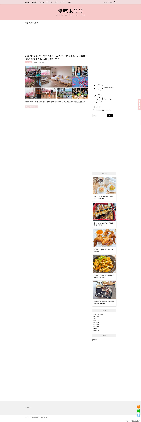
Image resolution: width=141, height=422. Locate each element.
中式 (95, 318)
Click (139, 104)
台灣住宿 (96, 322)
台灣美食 (96, 326)
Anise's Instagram (108, 99)
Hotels (49, 2)
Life (69, 2)
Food (34, 2)
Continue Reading (31, 106)
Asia (56, 2)
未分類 (95, 328)
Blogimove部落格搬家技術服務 (132, 421)
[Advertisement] (56, 42)
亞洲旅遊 (96, 320)
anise (35, 62)
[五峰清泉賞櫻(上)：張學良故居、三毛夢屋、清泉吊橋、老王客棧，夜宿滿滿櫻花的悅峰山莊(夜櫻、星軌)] (56, 82)
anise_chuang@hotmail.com (103, 110)
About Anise (99, 107)
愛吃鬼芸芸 (70, 11)
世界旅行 (96, 316)
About (27, 2)
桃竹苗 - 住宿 (28, 62)
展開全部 (94, 314)
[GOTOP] (138, 415)
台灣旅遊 (96, 324)
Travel (41, 2)
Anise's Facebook (108, 87)
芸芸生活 (96, 330)
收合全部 (100, 314)
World (63, 2)
